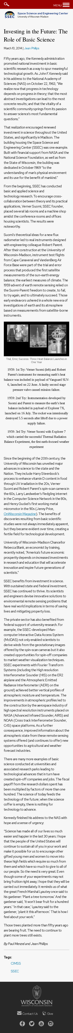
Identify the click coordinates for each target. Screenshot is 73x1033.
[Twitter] (31, 1024)
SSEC (15, 971)
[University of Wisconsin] (36, 1005)
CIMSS (16, 963)
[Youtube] (41, 1024)
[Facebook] (22, 1024)
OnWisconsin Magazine (20, 514)
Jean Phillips (31, 48)
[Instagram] (50, 1024)
